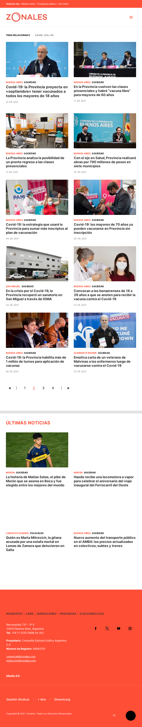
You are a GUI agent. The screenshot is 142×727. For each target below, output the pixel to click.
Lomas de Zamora (17, 533)
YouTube (118, 628)
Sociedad (30, 82)
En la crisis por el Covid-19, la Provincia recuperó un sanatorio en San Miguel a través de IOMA (34, 295)
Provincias (68, 613)
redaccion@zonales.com (21, 660)
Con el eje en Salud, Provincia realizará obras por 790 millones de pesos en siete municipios (105, 162)
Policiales (36, 533)
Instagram (130, 628)
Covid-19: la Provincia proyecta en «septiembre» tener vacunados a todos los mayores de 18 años (37, 91)
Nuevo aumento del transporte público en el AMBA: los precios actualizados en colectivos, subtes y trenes (105, 542)
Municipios (14, 613)
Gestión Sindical (17, 699)
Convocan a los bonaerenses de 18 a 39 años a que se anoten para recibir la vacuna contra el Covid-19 (104, 295)
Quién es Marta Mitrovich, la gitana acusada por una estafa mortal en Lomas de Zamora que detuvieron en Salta (35, 544)
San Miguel (13, 286)
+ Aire (42, 699)
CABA (29, 613)
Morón (10, 472)
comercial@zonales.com (21, 656)
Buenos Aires (14, 82)
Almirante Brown (85, 353)
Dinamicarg (62, 699)
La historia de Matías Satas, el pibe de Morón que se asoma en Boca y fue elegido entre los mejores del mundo (36, 481)
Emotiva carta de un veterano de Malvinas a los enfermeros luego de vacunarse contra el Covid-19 (102, 361)
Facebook (96, 628)
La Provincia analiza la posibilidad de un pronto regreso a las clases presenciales (35, 162)
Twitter (107, 628)
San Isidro (63, 4)
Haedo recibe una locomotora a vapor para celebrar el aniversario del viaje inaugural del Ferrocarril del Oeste (104, 481)
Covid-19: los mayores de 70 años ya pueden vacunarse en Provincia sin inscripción (103, 228)
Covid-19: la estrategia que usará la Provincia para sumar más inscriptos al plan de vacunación (37, 228)
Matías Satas (28, 4)
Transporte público (46, 4)
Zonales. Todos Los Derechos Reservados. (49, 713)
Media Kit (13, 676)
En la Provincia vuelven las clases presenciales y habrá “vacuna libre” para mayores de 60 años (102, 91)
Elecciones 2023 (92, 613)
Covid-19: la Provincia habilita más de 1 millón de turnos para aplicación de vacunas (36, 361)
